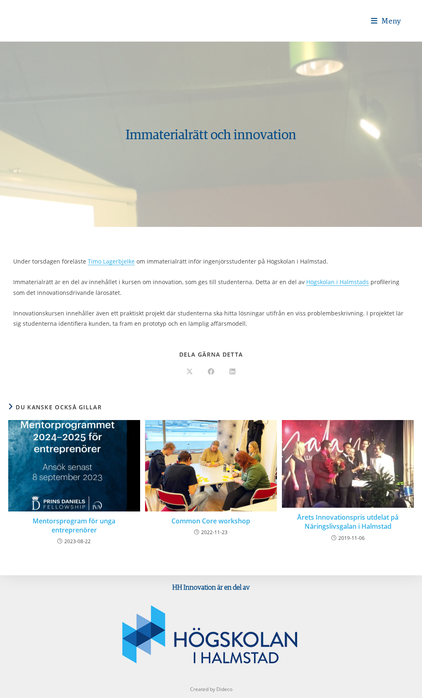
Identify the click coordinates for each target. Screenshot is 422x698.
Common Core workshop (210, 520)
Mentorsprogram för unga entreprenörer (74, 525)
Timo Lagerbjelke (111, 261)
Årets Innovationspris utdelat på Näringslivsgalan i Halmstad (348, 522)
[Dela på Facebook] (211, 372)
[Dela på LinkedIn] (232, 372)
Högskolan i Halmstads (337, 282)
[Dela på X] (189, 372)
